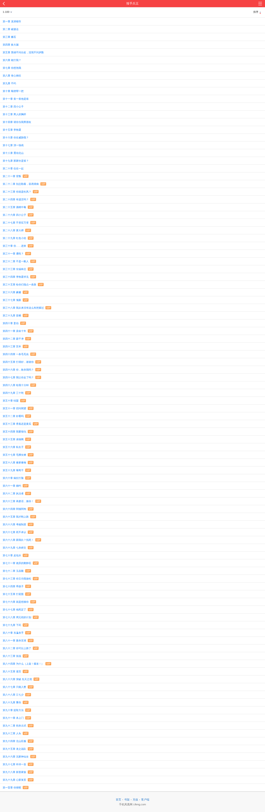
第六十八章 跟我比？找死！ (21, 539)
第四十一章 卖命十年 (18, 331)
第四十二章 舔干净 (16, 338)
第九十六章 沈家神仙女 (19, 756)
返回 (26, 3)
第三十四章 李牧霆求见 (19, 276)
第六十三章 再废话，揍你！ (21, 501)
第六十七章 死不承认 (18, 532)
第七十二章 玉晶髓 (16, 570)
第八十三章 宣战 (15, 656)
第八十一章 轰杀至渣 (18, 640)
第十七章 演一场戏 (13, 145)
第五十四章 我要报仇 (18, 431)
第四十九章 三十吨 (16, 392)
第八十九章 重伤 (15, 702)
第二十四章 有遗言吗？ (19, 199)
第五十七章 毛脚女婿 (18, 454)
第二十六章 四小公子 (18, 214)
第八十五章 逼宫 (15, 671)
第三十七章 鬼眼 (15, 300)
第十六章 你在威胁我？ (16, 137)
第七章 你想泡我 (12, 67)
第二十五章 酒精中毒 (18, 207)
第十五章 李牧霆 (12, 129)
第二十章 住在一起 (13, 168)
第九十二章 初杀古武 (18, 725)
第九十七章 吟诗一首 (18, 764)
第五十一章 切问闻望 (18, 408)
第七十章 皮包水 (15, 555)
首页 (118, 799)
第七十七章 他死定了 (18, 609)
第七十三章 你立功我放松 (20, 578)
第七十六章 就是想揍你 (19, 601)
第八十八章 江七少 (16, 694)
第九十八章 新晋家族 (18, 772)
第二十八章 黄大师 (16, 230)
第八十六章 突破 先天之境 (20, 679)
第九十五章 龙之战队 (18, 748)
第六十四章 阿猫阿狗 (18, 509)
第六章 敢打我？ (12, 60)
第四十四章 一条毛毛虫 (19, 354)
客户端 (145, 799)
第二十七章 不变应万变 (19, 222)
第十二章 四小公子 (13, 106)
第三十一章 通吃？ (16, 253)
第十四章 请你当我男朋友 (17, 122)
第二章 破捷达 (11, 29)
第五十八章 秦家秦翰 (18, 462)
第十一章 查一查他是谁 (16, 98)
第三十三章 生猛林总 (18, 269)
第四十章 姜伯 (14, 323)
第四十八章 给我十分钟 (19, 385)
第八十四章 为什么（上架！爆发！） (26, 663)
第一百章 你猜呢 (15, 787)
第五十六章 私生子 (16, 447)
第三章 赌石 (9, 36)
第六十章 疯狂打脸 (16, 478)
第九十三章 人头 (15, 733)
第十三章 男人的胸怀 (14, 114)
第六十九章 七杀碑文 (18, 547)
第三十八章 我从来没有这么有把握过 (26, 307)
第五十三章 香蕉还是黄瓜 (20, 423)
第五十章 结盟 (14, 400)
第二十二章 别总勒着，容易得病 (24, 183)
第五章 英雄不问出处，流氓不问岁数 (23, 52)
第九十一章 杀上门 (16, 717)
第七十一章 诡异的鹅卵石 (20, 563)
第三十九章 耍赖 (15, 315)
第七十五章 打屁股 (16, 594)
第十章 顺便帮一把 (13, 91)
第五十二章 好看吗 (16, 416)
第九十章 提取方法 (16, 710)
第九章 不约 (9, 83)
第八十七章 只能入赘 (18, 686)
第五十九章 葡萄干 (16, 470)
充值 (135, 799)
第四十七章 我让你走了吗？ (21, 377)
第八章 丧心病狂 (12, 75)
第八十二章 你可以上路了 (20, 648)
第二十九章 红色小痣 (18, 238)
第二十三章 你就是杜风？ (20, 191)
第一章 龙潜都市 (12, 21)
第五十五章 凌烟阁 (16, 439)
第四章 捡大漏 (11, 44)
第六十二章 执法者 (16, 493)
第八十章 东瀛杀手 (16, 632)
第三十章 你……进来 (18, 245)
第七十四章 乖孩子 (16, 586)
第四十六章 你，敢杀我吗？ (21, 369)
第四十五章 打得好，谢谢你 (21, 361)
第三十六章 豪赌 (15, 292)
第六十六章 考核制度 (18, 524)
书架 (127, 799)
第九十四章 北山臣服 (18, 741)
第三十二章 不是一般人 (19, 261)
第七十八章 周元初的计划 (20, 617)
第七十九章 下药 (15, 625)
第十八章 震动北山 (13, 153)
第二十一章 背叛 (15, 176)
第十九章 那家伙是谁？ (16, 160)
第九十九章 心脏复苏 (18, 779)
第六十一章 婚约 (15, 485)
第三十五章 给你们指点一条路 (23, 284)
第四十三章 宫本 (15, 346)
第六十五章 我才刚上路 (19, 516)
